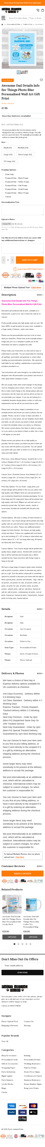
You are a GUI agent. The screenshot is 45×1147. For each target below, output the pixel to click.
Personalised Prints (32, 1060)
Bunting (27, 1055)
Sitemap (27, 1025)
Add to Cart (30, 260)
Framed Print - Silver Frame (17, 193)
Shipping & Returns (10, 1025)
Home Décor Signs (32, 1072)
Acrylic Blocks (7, 1084)
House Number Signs (33, 1084)
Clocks (4, 1092)
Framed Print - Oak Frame (16, 185)
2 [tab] (19, 944)
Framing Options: (10, 170)
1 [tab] (15, 944)
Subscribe (22, 972)
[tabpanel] (12, 918)
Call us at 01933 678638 (11, 1006)
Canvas (8, 196)
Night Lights (7, 1076)
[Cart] (42, 10)
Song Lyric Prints (31, 1088)
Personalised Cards (10, 1060)
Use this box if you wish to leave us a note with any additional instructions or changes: (21, 239)
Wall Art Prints (30, 1068)
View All (5, 1041)
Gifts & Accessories (10, 1064)
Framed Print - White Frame (17, 182)
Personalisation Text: (11, 202)
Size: (4, 142)
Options (12, 937)
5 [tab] (31, 944)
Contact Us (29, 1021)
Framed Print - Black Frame (16, 178)
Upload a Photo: (8, 219)
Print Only (9, 174)
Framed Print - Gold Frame (16, 189)
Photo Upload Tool (10, 1021)
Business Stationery (32, 1080)
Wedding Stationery (32, 1064)
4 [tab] (27, 944)
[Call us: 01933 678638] (38, 10)
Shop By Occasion (9, 1055)
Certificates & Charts (33, 1076)
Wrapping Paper (8, 1068)
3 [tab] (23, 944)
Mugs (4, 1088)
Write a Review (8, 103)
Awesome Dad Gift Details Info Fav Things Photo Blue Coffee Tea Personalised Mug (31, 921)
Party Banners (7, 1080)
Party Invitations (8, 1072)
